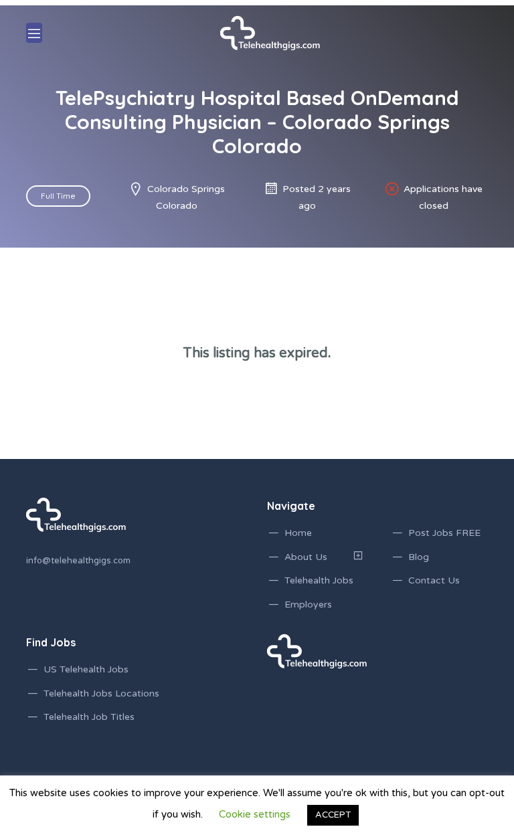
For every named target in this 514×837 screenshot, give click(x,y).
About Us (305, 557)
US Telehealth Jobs (86, 669)
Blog (418, 557)
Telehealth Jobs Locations (101, 693)
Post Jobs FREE (444, 533)
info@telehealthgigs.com (78, 560)
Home (298, 533)
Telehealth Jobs (318, 580)
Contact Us (434, 580)
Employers (308, 604)
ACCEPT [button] (333, 815)
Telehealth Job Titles (89, 717)
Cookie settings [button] (254, 814)
